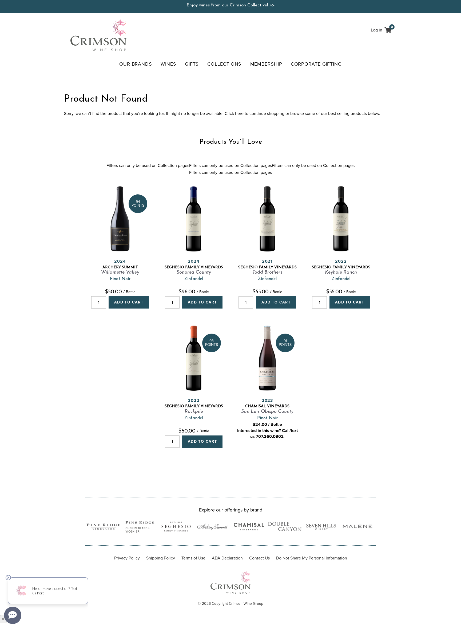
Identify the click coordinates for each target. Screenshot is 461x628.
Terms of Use (193, 558)
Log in (376, 30)
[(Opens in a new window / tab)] (103, 528)
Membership (266, 64)
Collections (224, 64)
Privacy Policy (127, 558)
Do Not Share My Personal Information (311, 558)
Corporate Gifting (316, 64)
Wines (168, 64)
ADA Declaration (227, 558)
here (239, 113)
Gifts (192, 64)
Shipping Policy (160, 558)
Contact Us (259, 558)
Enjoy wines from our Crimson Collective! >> (230, 5)
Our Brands (135, 64)
